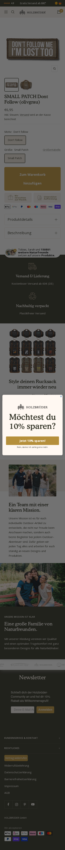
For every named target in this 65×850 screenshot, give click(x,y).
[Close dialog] (61, 396)
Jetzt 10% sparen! (33, 441)
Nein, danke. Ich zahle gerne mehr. (32, 446)
